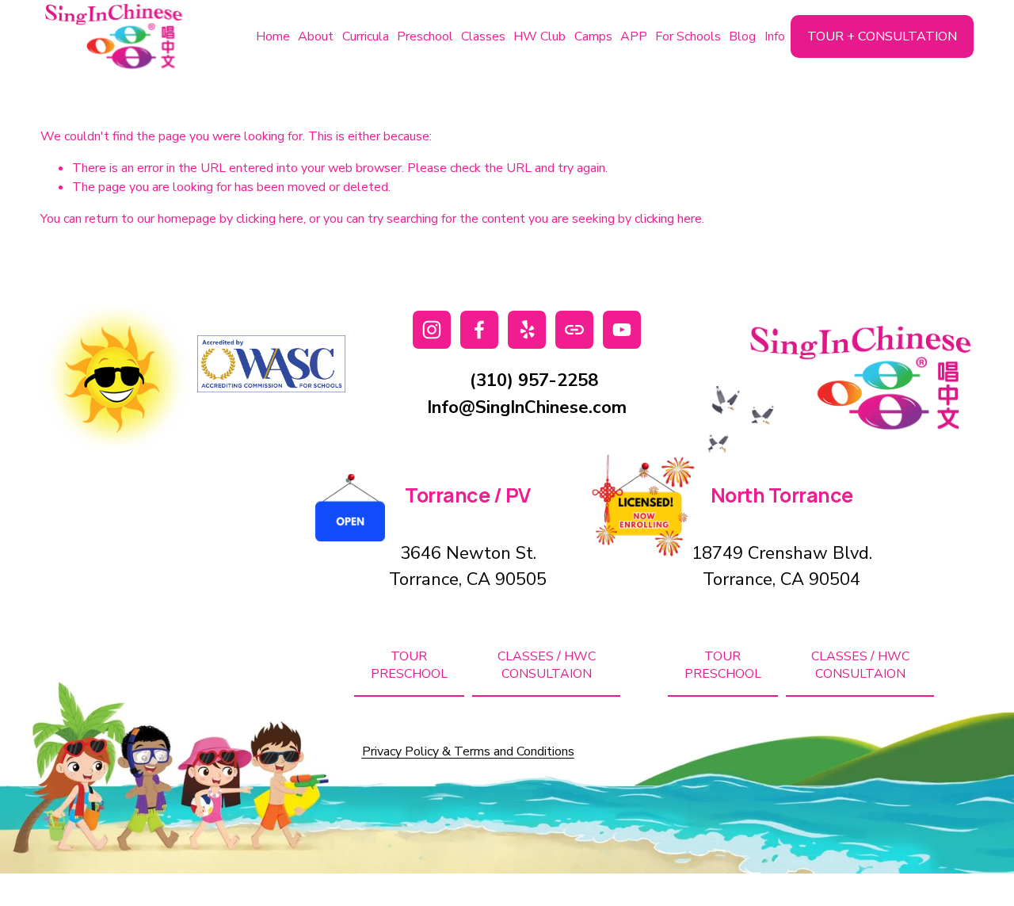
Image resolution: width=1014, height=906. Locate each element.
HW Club (539, 36)
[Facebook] (479, 330)
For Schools (688, 36)
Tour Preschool (409, 665)
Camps (593, 36)
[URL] (574, 330)
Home (273, 36)
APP (633, 36)
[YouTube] (622, 330)
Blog (742, 36)
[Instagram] (432, 330)
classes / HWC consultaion (546, 665)
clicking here (269, 218)
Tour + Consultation (882, 36)
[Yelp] (527, 330)
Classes (483, 36)
